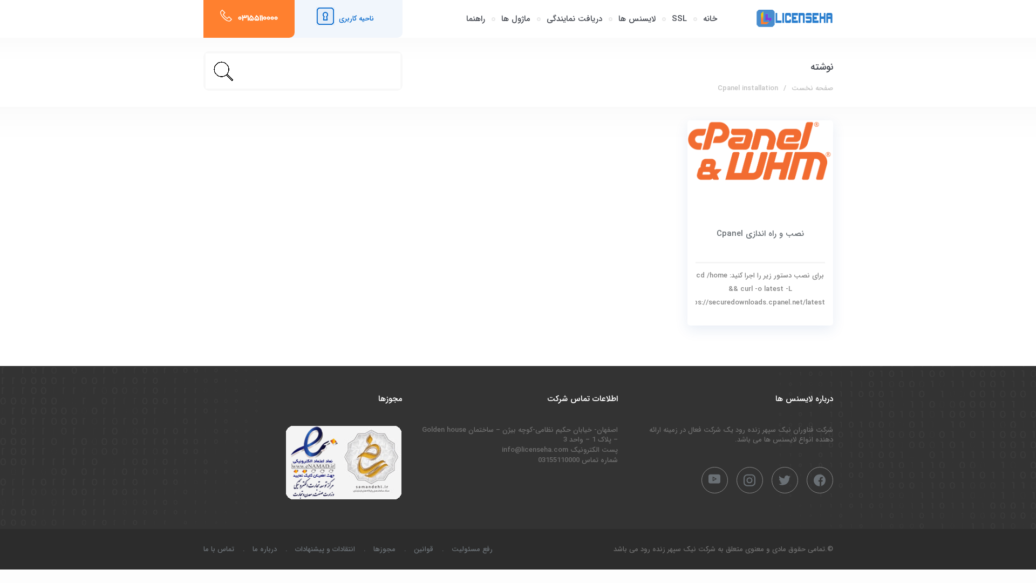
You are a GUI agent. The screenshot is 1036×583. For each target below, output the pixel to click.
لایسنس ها (637, 18)
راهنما (475, 18)
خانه (710, 18)
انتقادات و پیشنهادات (325, 549)
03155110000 (258, 18)
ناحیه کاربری (356, 18)
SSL (679, 18)
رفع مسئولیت (472, 549)
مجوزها (384, 549)
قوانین (423, 549)
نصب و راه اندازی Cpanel (760, 233)
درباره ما (265, 549)
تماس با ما (218, 549)
